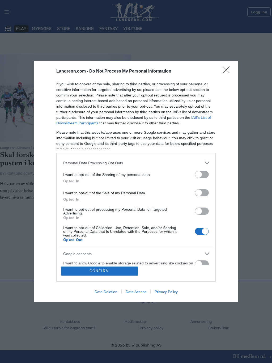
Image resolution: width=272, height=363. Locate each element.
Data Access (136, 292)
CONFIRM (99, 271)
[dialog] (136, 181)
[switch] (202, 174)
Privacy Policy (166, 292)
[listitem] (136, 163)
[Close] (228, 71)
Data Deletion (106, 292)
